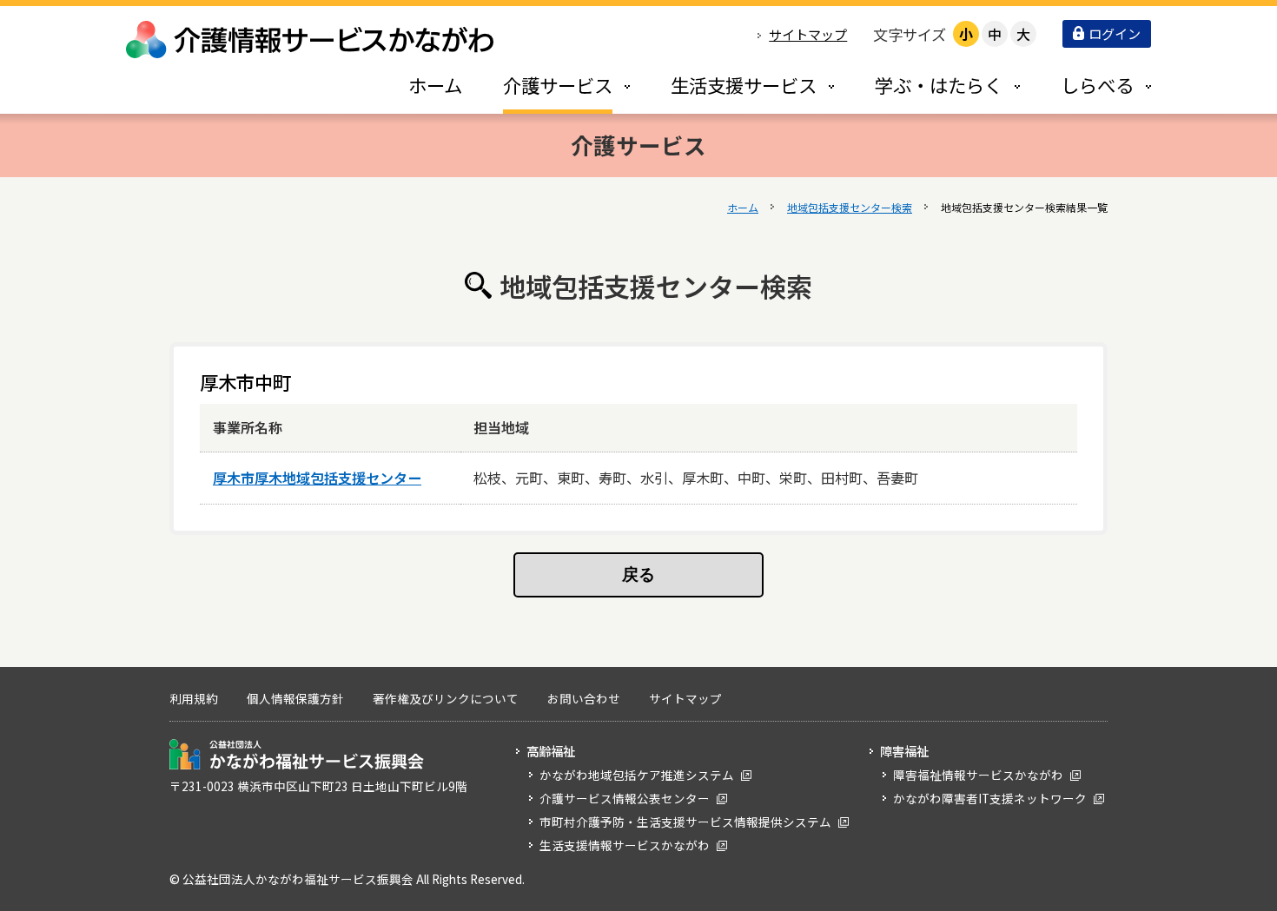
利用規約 (193, 698)
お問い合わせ (583, 698)
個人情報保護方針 (295, 698)
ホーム (742, 207)
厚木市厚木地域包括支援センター (317, 477)
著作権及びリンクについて (446, 698)
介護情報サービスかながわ (311, 39)
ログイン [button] (1114, 33)
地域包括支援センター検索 (849, 207)
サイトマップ (808, 34)
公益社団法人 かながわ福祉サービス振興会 (296, 754)
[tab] (548, 84)
